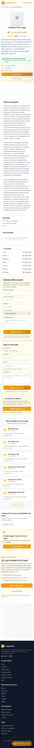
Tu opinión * (6, 372)
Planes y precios (5, 712)
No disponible (7, 70)
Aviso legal (4, 733)
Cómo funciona (17, 591)
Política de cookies (6, 731)
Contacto (3, 717)
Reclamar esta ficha (16, 409)
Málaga (3, 701)
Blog (2, 680)
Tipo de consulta (8, 310)
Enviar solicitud (18, 332)
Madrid (3, 688)
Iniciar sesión (27, 3)
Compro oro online (6, 675)
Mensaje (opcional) (8, 317)
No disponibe (7, 68)
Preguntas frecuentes (7, 715)
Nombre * (6, 354)
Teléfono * (6, 303)
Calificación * (7, 348)
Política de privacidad (7, 725)
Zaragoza (3, 699)
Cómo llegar (17, 79)
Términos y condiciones (7, 728)
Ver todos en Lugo (17, 505)
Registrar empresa (6, 709)
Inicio (2, 7)
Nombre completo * (8, 290)
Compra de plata (6, 672)
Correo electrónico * (9, 297)
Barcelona (4, 691)
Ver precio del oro (17, 546)
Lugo (11, 7)
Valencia (3, 693)
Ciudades (7, 7)
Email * (5, 362)
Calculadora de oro (6, 677)
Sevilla (3, 696)
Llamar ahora (18, 74)
